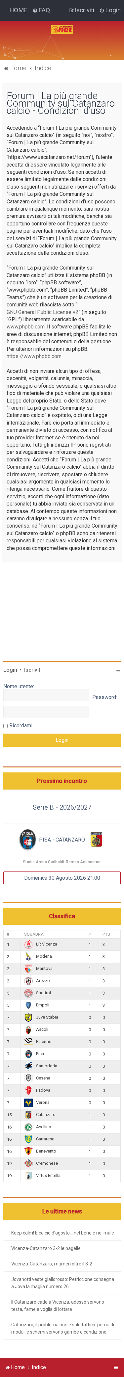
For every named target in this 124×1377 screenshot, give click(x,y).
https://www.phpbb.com (34, 356)
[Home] (62, 29)
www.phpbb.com (26, 327)
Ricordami (20, 725)
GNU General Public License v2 (42, 312)
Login (10, 670)
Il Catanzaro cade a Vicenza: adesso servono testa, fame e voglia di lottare (57, 1305)
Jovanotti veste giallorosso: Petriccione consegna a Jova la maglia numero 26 (62, 1283)
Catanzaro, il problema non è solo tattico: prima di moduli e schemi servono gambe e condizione (62, 1328)
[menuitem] (41, 10)
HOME (18, 10)
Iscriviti (33, 670)
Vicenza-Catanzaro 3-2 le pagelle (46, 1248)
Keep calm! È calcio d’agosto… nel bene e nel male (62, 1232)
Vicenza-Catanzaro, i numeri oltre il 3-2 (51, 1263)
